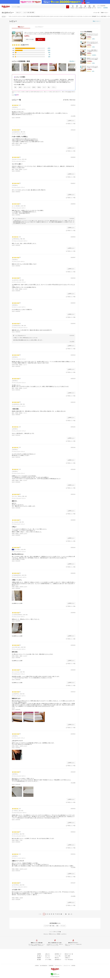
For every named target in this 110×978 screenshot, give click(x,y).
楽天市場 (3, 16)
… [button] (7, 16)
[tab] (21, 26)
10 (61, 914)
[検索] (67, 6)
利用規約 (69, 91)
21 (66, 914)
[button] (77, 6)
